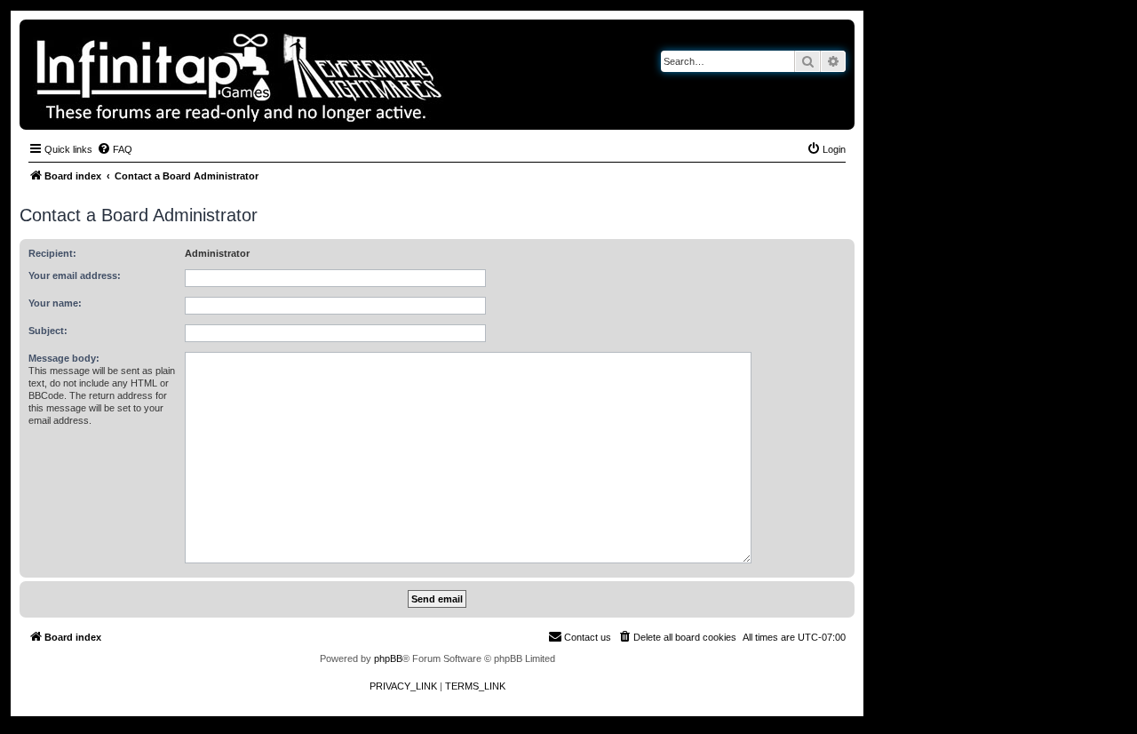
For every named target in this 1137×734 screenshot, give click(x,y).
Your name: (55, 303)
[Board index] (300, 74)
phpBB (388, 658)
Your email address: (74, 275)
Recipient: (52, 253)
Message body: (63, 358)
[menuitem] (114, 149)
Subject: (48, 330)
